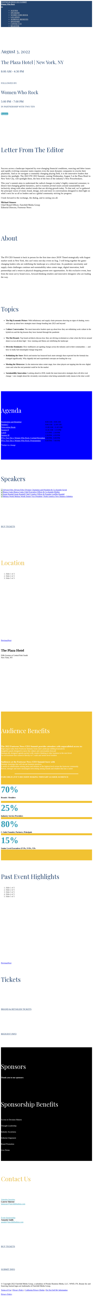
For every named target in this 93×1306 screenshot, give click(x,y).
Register (15, 26)
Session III (5, 435)
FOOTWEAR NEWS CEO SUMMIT (14, 2)
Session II (5, 430)
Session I (4, 425)
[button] (4, 114)
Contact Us (16, 24)
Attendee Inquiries (8, 1200)
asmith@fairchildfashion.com (12, 1222)
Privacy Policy (18, 1290)
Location (15, 17)
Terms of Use (6, 1290)
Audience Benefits (19, 19)
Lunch (3, 433)
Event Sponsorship (8, 1218)
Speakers (15, 13)
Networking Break (8, 427)
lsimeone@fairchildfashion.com (13, 1204)
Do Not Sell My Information (57, 1290)
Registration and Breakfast (11, 422)
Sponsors (15, 22)
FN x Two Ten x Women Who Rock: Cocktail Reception (23, 438)
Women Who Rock (8, 4)
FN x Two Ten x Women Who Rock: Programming (21, 441)
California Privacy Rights (34, 1290)
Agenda (14, 11)
